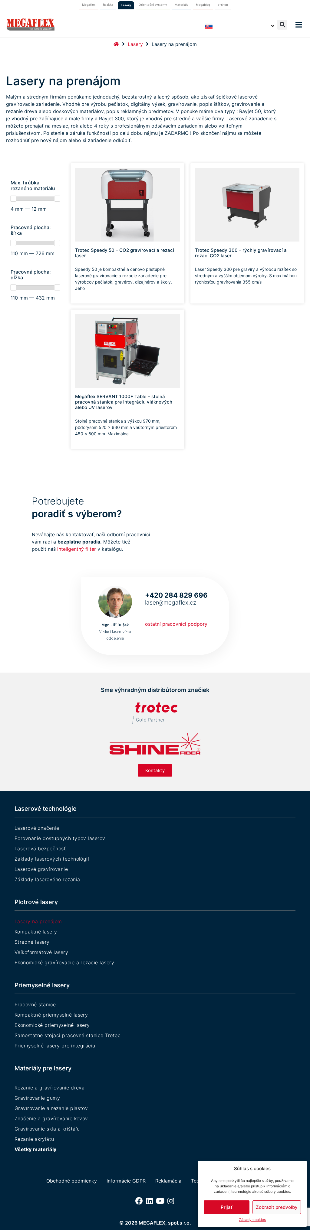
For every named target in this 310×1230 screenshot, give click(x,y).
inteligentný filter (76, 549)
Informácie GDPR (126, 1181)
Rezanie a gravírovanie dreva (49, 1088)
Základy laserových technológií (52, 859)
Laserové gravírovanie (41, 869)
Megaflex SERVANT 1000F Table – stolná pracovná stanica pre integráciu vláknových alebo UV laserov (123, 402)
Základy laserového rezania (47, 879)
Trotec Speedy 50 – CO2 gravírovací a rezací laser (124, 252)
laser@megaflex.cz (170, 602)
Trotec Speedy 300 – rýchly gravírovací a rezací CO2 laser (241, 252)
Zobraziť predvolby (277, 1207)
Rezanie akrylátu (34, 1139)
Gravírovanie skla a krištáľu (47, 1129)
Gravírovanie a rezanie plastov (51, 1108)
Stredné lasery (32, 942)
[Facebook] (139, 1201)
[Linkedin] (149, 1201)
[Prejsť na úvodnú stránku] (116, 44)
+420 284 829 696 (176, 595)
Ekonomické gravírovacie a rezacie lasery (64, 962)
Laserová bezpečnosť (40, 848)
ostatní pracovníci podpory (176, 624)
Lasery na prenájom (38, 921)
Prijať (226, 1207)
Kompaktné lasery (36, 932)
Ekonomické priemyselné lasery (52, 1025)
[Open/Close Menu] (298, 24)
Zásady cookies (252, 1219)
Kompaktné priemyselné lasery (51, 1015)
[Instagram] (171, 1201)
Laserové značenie (37, 828)
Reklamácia (168, 1181)
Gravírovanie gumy (37, 1098)
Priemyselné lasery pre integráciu (55, 1046)
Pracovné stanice (35, 1004)
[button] (282, 25)
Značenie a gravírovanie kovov (51, 1118)
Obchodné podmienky (71, 1181)
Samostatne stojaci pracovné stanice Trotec (67, 1035)
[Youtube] (160, 1201)
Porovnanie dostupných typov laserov (60, 838)
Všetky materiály (36, 1149)
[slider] (13, 199)
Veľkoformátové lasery (41, 952)
